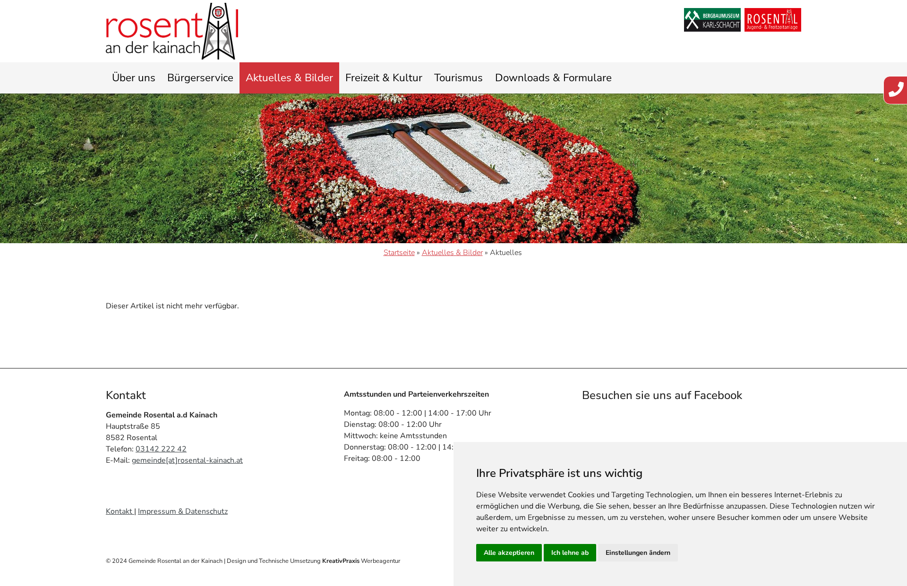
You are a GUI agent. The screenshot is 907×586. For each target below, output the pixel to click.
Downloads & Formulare (553, 77)
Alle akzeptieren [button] (509, 552)
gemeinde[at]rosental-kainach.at (187, 460)
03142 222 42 (161, 449)
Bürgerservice (200, 77)
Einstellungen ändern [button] (638, 552)
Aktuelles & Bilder (289, 77)
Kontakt (120, 511)
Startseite (399, 252)
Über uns (133, 77)
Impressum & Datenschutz (183, 511)
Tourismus (458, 77)
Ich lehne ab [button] (570, 552)
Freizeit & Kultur (383, 77)
